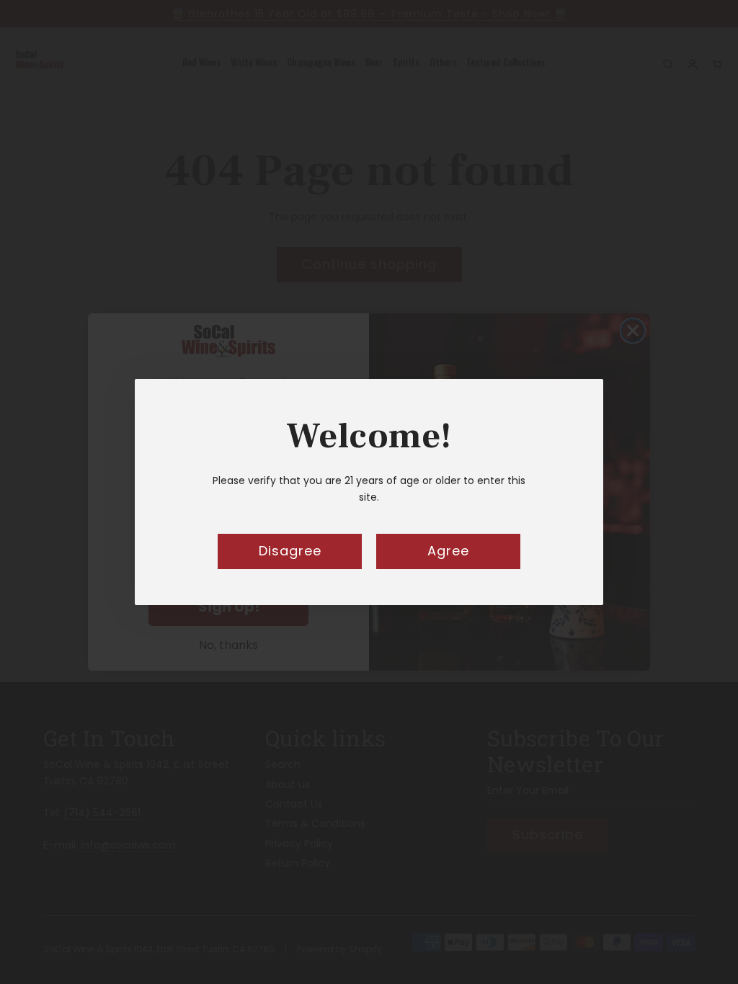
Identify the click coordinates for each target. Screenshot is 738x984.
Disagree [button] (290, 551)
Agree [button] (448, 551)
